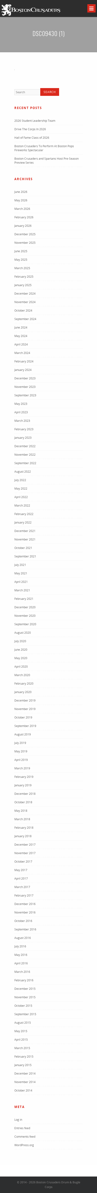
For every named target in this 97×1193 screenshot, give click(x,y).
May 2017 (20, 870)
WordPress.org (24, 1145)
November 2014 (25, 1082)
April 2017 (21, 878)
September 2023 (25, 395)
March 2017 (22, 887)
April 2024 (21, 344)
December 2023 (25, 378)
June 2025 (20, 251)
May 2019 (20, 751)
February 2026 (23, 217)
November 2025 (25, 243)
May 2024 (20, 336)
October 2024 (23, 310)
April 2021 (21, 582)
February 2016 (23, 980)
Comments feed (24, 1137)
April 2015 (21, 1040)
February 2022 (23, 514)
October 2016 (23, 921)
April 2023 (21, 412)
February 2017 (23, 895)
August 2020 (22, 633)
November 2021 (25, 539)
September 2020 (25, 624)
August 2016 (22, 938)
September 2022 (25, 463)
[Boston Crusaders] (30, 15)
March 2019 (22, 768)
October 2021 (23, 548)
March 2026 (22, 209)
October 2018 (23, 802)
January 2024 (23, 370)
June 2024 (20, 327)
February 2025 (23, 277)
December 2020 (25, 607)
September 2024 (25, 319)
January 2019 (23, 785)
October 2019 (23, 717)
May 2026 (20, 200)
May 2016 (20, 955)
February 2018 (23, 828)
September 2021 (25, 556)
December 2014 (25, 1073)
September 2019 (25, 726)
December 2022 (25, 446)
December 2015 (25, 989)
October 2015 (23, 1006)
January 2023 (23, 438)
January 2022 (23, 522)
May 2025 (20, 260)
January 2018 (23, 836)
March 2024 (22, 353)
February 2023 (23, 429)
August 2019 (22, 734)
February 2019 (23, 777)
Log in (18, 1120)
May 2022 (20, 489)
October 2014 (23, 1090)
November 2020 (25, 616)
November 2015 (25, 997)
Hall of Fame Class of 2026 (31, 138)
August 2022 (22, 472)
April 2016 (21, 963)
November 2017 (25, 853)
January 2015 (23, 1065)
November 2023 (25, 387)
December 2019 (25, 700)
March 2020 (22, 675)
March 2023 (22, 421)
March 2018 (22, 819)
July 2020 (20, 641)
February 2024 (23, 361)
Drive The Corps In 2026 (30, 129)
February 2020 (23, 684)
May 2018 (20, 811)
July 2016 (20, 946)
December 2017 (25, 845)
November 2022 (25, 455)
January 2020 (23, 692)
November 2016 (25, 912)
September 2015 (25, 1014)
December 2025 (25, 234)
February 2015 (23, 1057)
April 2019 (21, 760)
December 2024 (25, 294)
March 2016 (22, 972)
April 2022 (21, 497)
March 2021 (22, 590)
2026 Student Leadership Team (34, 121)
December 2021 (25, 531)
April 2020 (21, 667)
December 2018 (25, 794)
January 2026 (23, 226)
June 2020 (20, 650)
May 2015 (20, 1031)
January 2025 (23, 285)
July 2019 (20, 743)
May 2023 (20, 404)
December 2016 (25, 904)
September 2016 (25, 929)
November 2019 (25, 709)
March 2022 (22, 505)
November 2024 (25, 302)
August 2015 (22, 1023)
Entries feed (22, 1128)
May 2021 (20, 573)
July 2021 (20, 565)
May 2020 (20, 658)
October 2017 (23, 862)
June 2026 (20, 192)
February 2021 (23, 599)
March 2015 (22, 1048)
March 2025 (22, 268)
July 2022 (20, 480)
